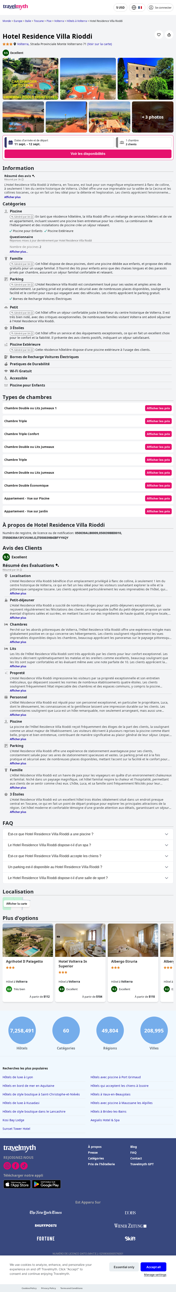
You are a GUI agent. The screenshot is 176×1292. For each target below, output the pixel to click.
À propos (95, 1147)
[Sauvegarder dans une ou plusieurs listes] (159, 34)
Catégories (96, 1158)
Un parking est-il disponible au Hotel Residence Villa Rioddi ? (55, 867)
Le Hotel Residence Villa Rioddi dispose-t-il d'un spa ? (49, 845)
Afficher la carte (16, 903)
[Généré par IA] (32, 217)
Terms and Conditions (71, 1288)
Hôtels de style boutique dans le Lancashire (34, 1111)
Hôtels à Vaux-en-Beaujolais (110, 1094)
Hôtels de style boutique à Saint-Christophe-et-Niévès (41, 1094)
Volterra (23, 44)
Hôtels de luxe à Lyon (18, 1077)
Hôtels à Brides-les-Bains (108, 1111)
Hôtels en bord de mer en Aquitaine (28, 1086)
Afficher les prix (158, 408)
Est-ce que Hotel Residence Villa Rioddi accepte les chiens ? (54, 856)
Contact (136, 1158)
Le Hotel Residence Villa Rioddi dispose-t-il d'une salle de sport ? (58, 878)
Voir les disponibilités (88, 154)
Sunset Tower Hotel (16, 1129)
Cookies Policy (29, 1288)
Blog (133, 1147)
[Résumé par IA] (22, 180)
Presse (93, 1152)
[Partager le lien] (169, 34)
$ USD (120, 7)
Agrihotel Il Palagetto (24, 961)
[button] (143, 142)
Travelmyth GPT (142, 1164)
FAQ (133, 1152)
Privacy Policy (48, 1288)
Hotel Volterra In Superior (73, 963)
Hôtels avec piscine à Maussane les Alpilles (122, 1103)
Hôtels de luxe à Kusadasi (21, 1103)
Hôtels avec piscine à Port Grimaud (116, 1077)
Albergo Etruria (124, 961)
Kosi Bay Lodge (13, 1120)
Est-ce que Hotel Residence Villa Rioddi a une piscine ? (50, 834)
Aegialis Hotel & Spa (105, 1120)
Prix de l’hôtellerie (101, 1164)
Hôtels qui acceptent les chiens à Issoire (120, 1086)
